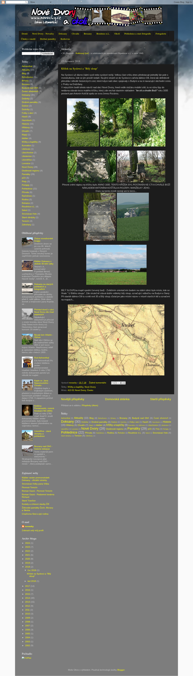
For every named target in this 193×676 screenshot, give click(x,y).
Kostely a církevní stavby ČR (35, 504)
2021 (28, 555)
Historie (167, 421)
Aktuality (78, 418)
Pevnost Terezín (29, 487)
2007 (28, 626)
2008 (28, 622)
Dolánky (84, 422)
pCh (150, 429)
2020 (28, 559)
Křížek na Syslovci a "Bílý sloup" (79, 68)
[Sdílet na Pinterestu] (124, 382)
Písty (158, 429)
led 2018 (32, 581)
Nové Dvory (90, 387)
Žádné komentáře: (98, 383)
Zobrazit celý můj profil (32, 530)
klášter (99, 425)
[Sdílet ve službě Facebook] (121, 382)
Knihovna (65, 38)
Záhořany (89, 436)
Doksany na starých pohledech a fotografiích (43, 286)
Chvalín (75, 33)
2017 (28, 586)
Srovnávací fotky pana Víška (35, 484)
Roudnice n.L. (103, 33)
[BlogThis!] (115, 382)
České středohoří (161, 418)
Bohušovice (102, 418)
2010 (28, 614)
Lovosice (75, 429)
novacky (29, 526)
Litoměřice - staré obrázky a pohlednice (42, 433)
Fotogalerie (161, 33)
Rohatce (121, 433)
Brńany (113, 418)
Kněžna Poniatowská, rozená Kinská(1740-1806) (44, 408)
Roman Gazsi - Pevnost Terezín (37, 491)
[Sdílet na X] (118, 382)
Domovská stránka (117, 399)
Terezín (78, 436)
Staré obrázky (66, 436)
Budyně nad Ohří (140, 418)
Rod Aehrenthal (41, 358)
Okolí (117, 33)
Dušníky (123, 422)
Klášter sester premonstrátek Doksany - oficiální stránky (35, 479)
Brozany (88, 33)
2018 (28, 567)
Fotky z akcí (134, 422)
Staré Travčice (29, 501)
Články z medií (28, 38)
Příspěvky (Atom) (90, 405)
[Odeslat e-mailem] (112, 382)
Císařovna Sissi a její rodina (35, 514)
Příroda (88, 433)
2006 (28, 630)
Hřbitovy (70, 425)
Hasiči (145, 422)
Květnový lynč (82, 53)
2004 (28, 637)
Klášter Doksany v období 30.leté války (43, 262)
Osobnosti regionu (114, 429)
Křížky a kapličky (75, 387)
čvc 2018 (32, 570)
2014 (28, 598)
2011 (27, 610)
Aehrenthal (65, 418)
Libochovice (153, 425)
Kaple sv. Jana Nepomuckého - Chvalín (41, 383)
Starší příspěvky (160, 399)
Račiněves (100, 433)
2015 (28, 594)
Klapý (91, 425)
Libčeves (141, 425)
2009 (28, 618)
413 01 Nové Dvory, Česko (80, 390)
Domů (25, 33)
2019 (28, 563)
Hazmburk (156, 422)
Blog (91, 418)
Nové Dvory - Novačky (43, 33)
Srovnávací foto (160, 433)
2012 (28, 606)
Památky (133, 428)
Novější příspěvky (72, 399)
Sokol (148, 433)
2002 (28, 645)
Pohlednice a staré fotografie (137, 33)
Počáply (166, 429)
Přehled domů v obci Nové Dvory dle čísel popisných (44, 312)
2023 (28, 547)
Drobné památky (48, 38)
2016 (28, 590)
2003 (28, 642)
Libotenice (165, 425)
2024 (28, 543)
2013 (28, 602)
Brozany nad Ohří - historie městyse (43, 447)
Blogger (121, 670)
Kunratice (131, 425)
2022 (28, 551)
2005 (28, 634)
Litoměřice (65, 429)
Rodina (110, 433)
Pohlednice (69, 432)
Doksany (63, 33)
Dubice (114, 422)
